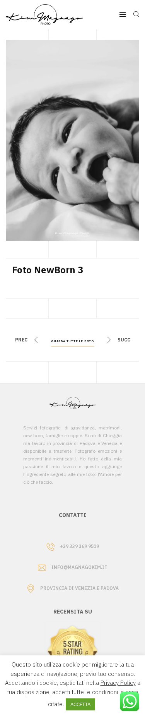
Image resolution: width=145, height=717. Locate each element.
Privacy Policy (118, 682)
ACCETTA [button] (80, 704)
